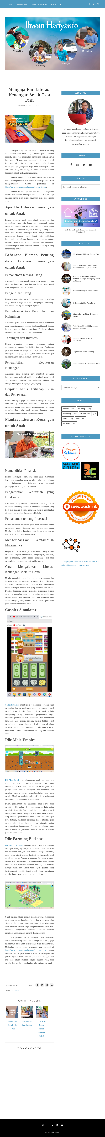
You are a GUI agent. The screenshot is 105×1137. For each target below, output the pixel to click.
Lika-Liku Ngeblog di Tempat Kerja (85, 315)
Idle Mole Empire (12, 780)
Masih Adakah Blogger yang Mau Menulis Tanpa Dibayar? (85, 266)
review (65, 419)
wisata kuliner (85, 414)
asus (78, 419)
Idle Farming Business (14, 845)
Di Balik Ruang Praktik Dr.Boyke (82, 339)
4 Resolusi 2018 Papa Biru (84, 303)
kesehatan (67, 424)
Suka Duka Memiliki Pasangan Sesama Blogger (85, 327)
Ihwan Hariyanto (56, 1132)
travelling (81, 409)
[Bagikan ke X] (42, 985)
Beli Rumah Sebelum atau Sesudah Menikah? (81, 231)
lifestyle (15, 991)
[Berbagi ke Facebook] (37, 985)
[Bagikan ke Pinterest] (47, 985)
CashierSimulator (12, 705)
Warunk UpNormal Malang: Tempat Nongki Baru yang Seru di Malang (86, 278)
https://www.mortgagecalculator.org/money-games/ (25, 187)
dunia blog (67, 414)
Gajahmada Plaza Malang (83, 351)
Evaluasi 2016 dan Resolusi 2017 (86, 364)
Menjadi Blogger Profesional (85, 291)
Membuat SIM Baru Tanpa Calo (86, 254)
